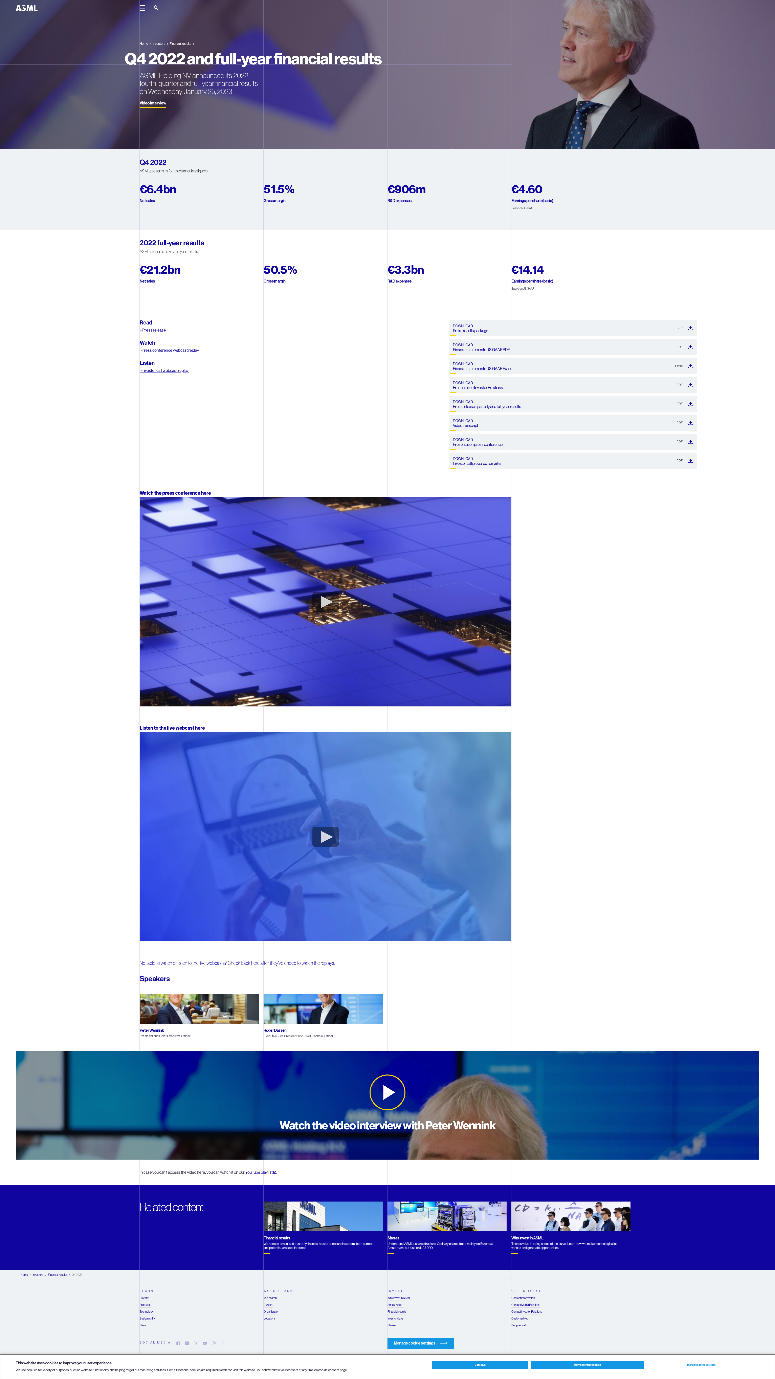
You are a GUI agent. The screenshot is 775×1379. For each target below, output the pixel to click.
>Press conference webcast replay (169, 350)
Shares (392, 1325)
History (144, 1298)
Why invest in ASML (399, 1298)
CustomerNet (519, 1318)
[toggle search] (156, 8)
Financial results (180, 44)
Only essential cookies (587, 1364)
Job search (270, 1298)
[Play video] (387, 1092)
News (143, 1325)
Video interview (153, 103)
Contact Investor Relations (526, 1311)
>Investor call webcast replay (164, 370)
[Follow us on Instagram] (213, 1343)
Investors (159, 44)
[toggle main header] (142, 8)
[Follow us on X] (196, 1343)
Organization (271, 1311)
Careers (268, 1304)
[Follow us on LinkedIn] (187, 1343)
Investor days (395, 1318)
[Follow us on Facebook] (178, 1343)
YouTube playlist (259, 1172)
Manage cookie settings (701, 1364)
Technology (147, 1311)
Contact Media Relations (525, 1304)
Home (144, 44)
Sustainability (148, 1318)
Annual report (395, 1304)
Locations (269, 1318)
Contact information (523, 1298)
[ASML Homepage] (27, 8)
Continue (480, 1364)
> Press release (153, 330)
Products (145, 1304)
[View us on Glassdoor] (222, 1343)
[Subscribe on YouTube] (204, 1343)
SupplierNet (518, 1325)
